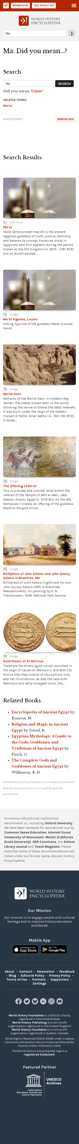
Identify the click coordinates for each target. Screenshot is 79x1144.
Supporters (60, 979)
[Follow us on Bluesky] (35, 1003)
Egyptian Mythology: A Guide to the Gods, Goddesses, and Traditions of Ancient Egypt (41, 742)
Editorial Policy (32, 975)
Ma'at (7, 106)
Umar (36, 91)
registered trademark (39, 1054)
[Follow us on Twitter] (27, 1003)
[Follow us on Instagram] (52, 1003)
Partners (39, 979)
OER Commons (44, 842)
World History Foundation (26, 1015)
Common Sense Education (25, 832)
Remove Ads (65, 119)
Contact (25, 971)
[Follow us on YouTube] (60, 1003)
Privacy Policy (59, 975)
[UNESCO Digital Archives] (40, 1085)
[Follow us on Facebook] (19, 1003)
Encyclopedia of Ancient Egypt (40, 712)
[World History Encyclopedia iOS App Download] (25, 950)
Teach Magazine (47, 847)
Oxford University (58, 823)
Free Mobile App (44, 5)
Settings (39, 983)
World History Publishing (29, 1022)
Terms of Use (16, 979)
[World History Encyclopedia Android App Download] (54, 950)
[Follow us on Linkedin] (43, 1003)
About (9, 971)
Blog (12, 975)
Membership (20, 5)
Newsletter (46, 971)
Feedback (67, 971)
